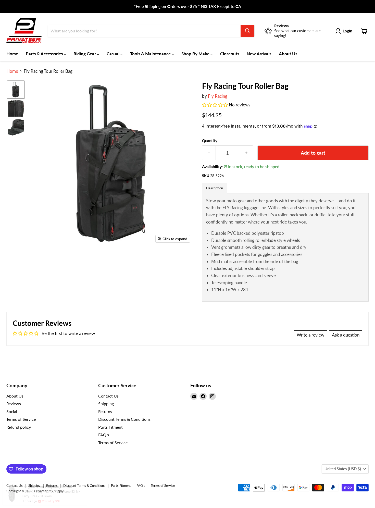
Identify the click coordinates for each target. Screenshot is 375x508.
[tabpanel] (285, 247)
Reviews (13, 403)
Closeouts (229, 53)
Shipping (106, 403)
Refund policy (18, 427)
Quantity (209, 141)
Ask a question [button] (345, 335)
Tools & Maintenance (151, 53)
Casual (113, 53)
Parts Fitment (110, 427)
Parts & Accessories (45, 53)
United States (342, 468)
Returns (105, 411)
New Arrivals (259, 53)
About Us (288, 53)
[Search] (247, 31)
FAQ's (103, 434)
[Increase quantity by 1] (246, 152)
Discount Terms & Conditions (124, 419)
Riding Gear (85, 53)
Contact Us (108, 395)
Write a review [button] (310, 335)
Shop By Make (195, 53)
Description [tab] (214, 188)
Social (11, 411)
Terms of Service (21, 419)
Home (12, 53)
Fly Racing (217, 96)
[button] (15, 89)
